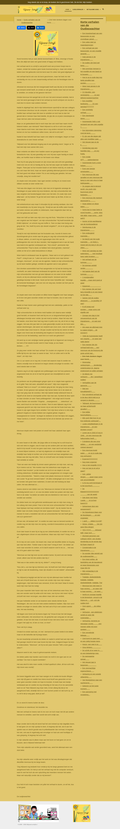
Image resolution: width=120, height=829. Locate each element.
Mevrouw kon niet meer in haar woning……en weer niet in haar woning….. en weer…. (91, 588)
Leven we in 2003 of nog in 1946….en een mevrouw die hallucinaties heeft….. (91, 435)
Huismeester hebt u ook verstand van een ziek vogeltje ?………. (91, 124)
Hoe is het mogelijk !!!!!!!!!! (92, 465)
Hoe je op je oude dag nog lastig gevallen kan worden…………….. (91, 80)
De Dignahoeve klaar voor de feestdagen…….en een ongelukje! (91, 515)
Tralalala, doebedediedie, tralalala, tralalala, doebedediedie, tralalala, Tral (91, 580)
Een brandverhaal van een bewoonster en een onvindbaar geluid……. (91, 36)
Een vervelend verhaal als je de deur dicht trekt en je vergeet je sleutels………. (91, 397)
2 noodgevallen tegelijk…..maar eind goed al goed (91, 280)
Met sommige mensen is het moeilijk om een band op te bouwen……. (91, 71)
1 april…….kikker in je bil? (92, 521)
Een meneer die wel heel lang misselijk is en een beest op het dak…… (91, 292)
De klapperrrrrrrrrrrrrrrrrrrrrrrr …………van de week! (89, 491)
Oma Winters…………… (91, 647)
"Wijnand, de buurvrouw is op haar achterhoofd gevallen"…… (91, 406)
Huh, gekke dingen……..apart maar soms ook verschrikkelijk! (91, 477)
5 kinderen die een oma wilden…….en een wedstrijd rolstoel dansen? (90, 444)
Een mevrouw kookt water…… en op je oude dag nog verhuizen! (91, 453)
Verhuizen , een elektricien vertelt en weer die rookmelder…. (91, 615)
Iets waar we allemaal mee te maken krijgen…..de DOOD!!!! (91, 330)
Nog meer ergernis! (89, 462)
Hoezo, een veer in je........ (92, 644)
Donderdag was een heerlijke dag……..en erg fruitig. (89, 151)
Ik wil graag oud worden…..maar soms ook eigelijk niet (90, 309)
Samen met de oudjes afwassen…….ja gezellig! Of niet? (91, 301)
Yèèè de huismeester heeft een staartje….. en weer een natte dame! (91, 339)
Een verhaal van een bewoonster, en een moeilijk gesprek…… (90, 51)
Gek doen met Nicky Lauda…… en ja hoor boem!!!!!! (89, 500)
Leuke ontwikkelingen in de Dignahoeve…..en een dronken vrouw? (91, 427)
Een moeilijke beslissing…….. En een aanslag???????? (89, 104)
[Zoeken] (103, 9)
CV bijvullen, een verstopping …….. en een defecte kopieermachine (90, 95)
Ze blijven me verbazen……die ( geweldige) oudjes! (91, 377)
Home (19, 20)
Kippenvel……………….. (91, 286)
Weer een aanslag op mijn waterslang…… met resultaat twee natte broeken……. (91, 253)
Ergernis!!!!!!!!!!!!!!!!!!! (90, 459)
